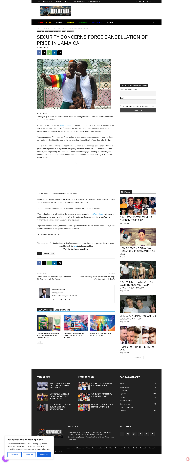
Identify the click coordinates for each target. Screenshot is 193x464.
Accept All (43, 455)
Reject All (29, 455)
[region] (29, 448)
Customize (15, 455)
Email (72, 36)
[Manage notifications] (188, 459)
